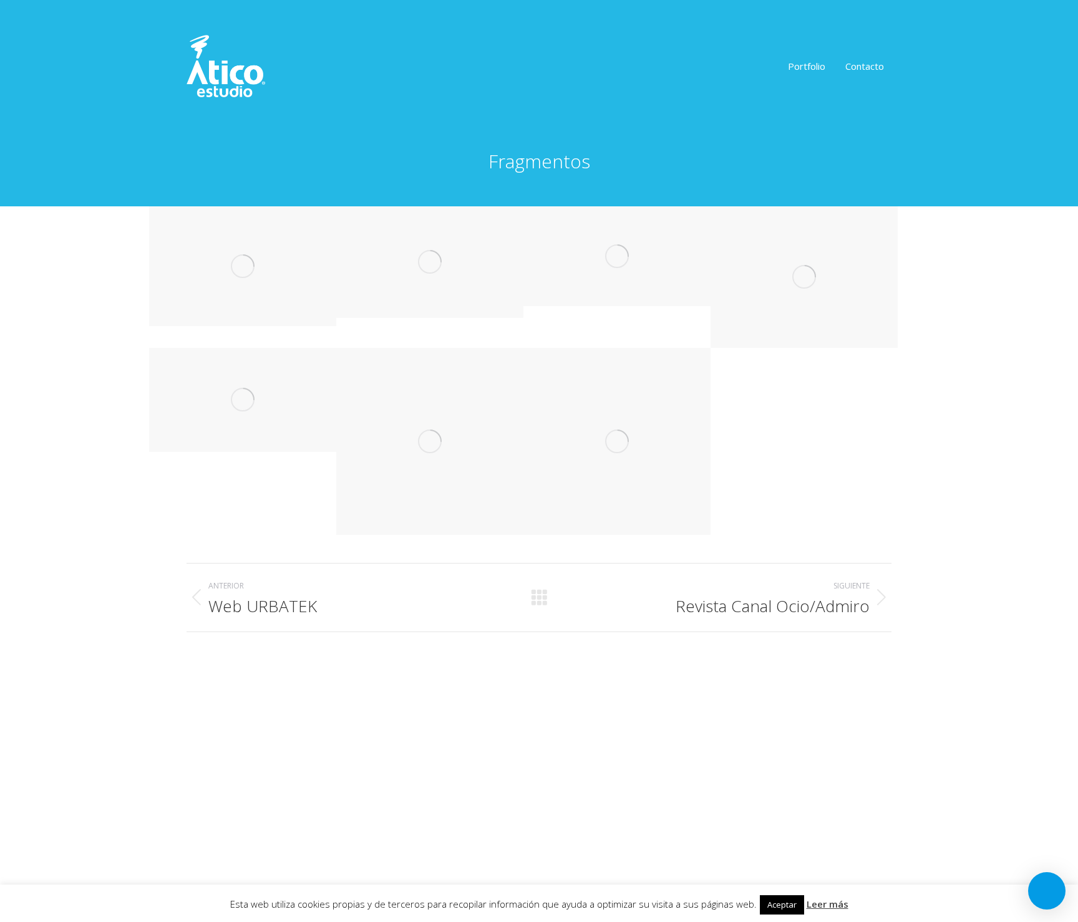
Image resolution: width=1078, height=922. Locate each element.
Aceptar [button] (782, 904)
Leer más (827, 904)
